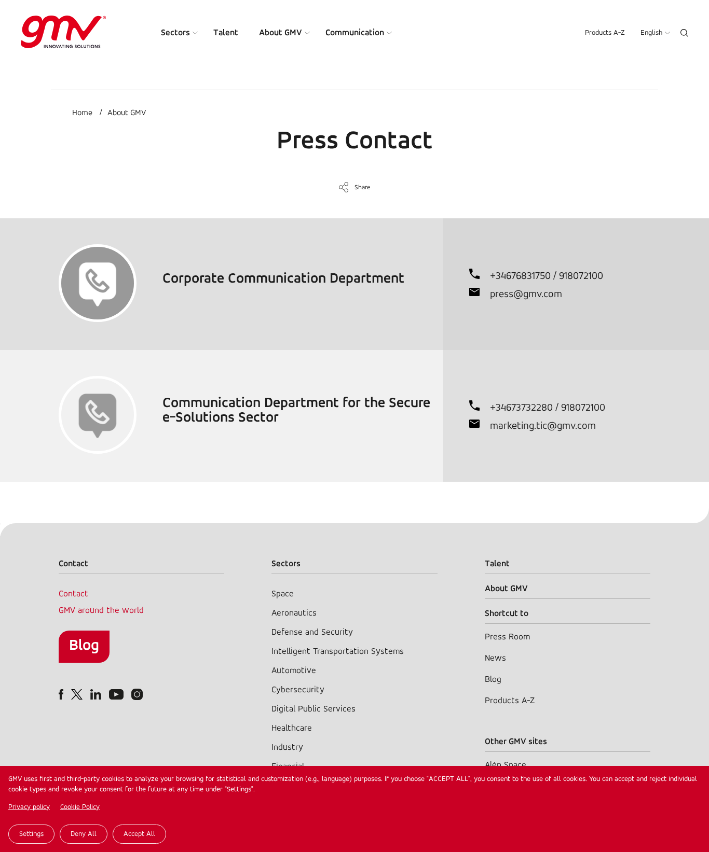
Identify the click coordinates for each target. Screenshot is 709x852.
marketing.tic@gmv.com (543, 426)
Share (362, 187)
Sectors (175, 33)
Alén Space (505, 765)
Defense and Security (312, 632)
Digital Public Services (313, 709)
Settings (31, 834)
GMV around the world (101, 610)
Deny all (84, 834)
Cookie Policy (80, 807)
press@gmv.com (526, 294)
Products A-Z (605, 33)
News (495, 658)
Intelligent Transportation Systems (337, 651)
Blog (84, 646)
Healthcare (291, 728)
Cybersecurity (297, 690)
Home (82, 113)
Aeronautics (294, 613)
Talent (225, 33)
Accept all (139, 834)
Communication (354, 33)
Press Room (507, 637)
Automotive (293, 670)
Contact (73, 594)
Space (282, 594)
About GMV (280, 33)
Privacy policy (29, 807)
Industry (287, 747)
